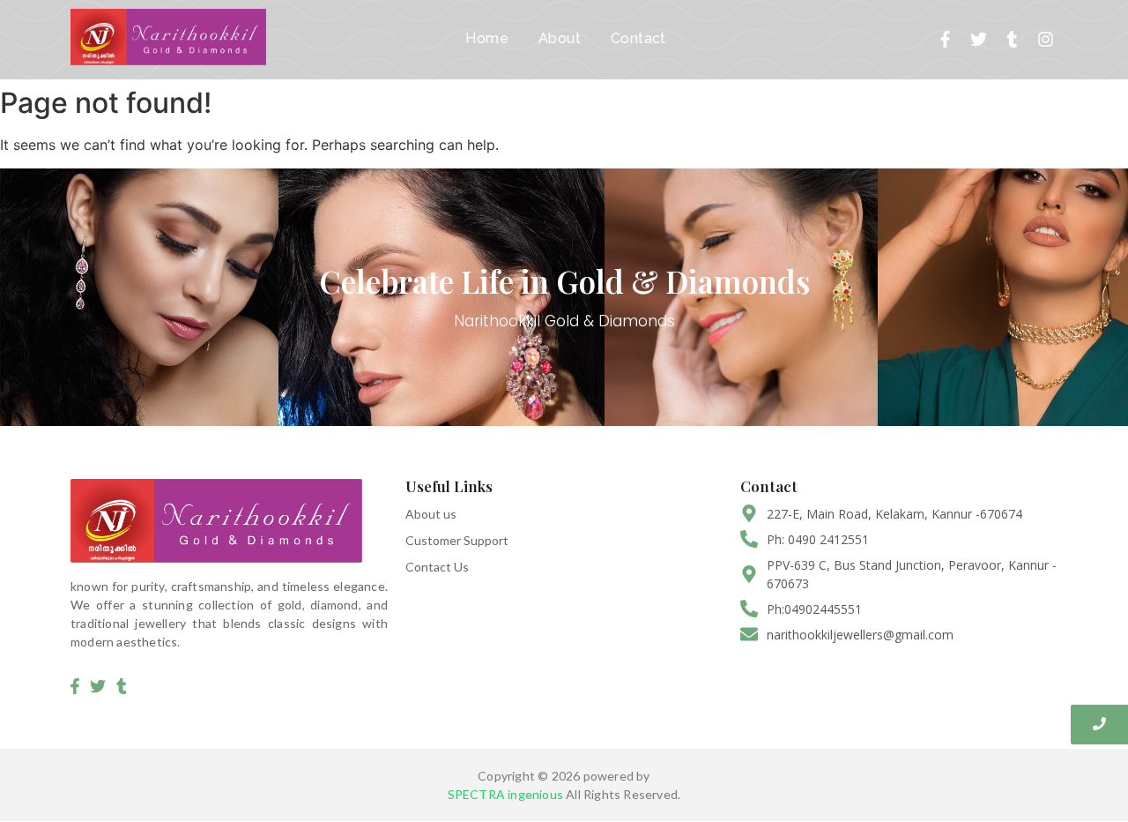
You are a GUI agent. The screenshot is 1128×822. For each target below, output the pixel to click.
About (559, 38)
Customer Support (456, 540)
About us (430, 513)
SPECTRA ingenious (505, 794)
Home (486, 38)
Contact (638, 38)
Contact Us (437, 566)
